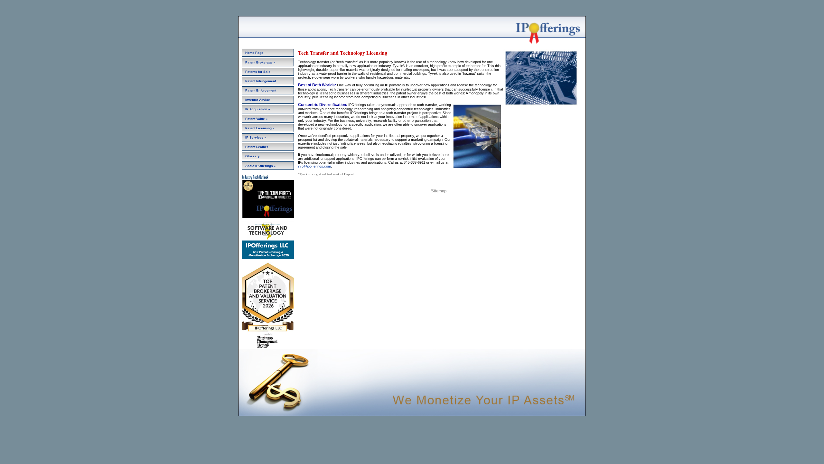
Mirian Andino (426, 200)
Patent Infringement (260, 81)
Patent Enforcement (260, 90)
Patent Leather (256, 147)
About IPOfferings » (260, 166)
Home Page (254, 52)
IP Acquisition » (257, 109)
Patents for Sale (257, 71)
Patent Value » (256, 119)
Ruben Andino (403, 200)
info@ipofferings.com (314, 166)
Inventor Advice (257, 100)
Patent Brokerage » (260, 62)
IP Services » (256, 137)
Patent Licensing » (260, 128)
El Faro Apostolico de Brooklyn (462, 200)
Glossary (252, 156)
